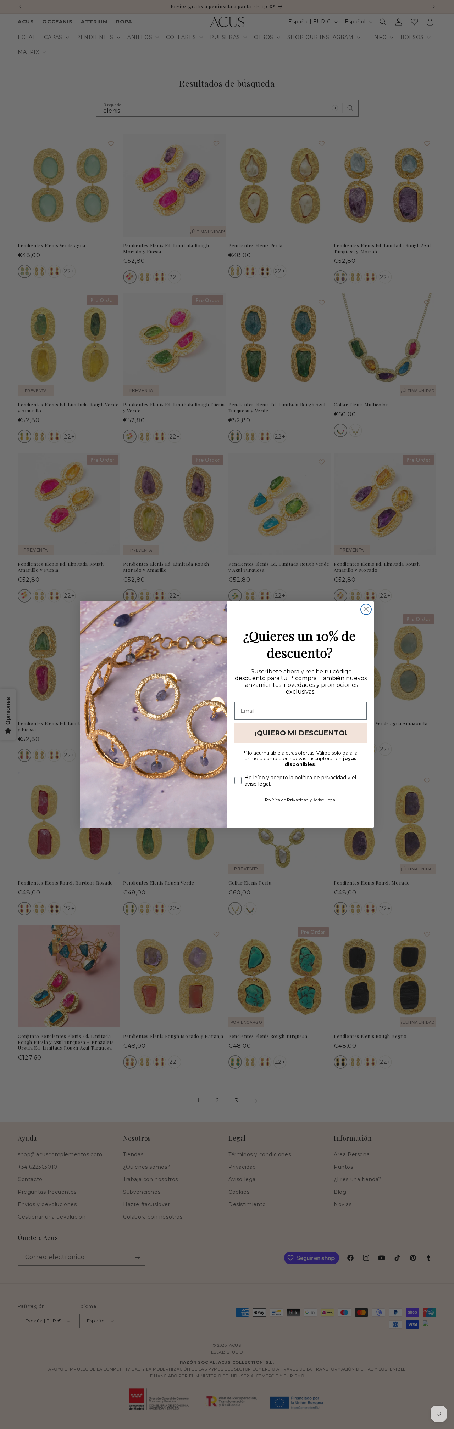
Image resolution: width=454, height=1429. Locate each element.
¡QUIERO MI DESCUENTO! (301, 733)
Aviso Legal (324, 799)
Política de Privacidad (287, 799)
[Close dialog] (366, 609)
